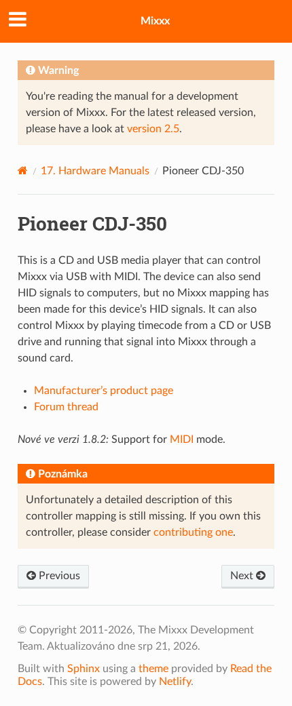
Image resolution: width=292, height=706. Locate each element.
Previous (58, 575)
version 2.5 (153, 128)
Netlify (175, 681)
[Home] (23, 170)
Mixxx (155, 21)
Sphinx (83, 668)
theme (153, 668)
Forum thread (66, 406)
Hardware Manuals (95, 170)
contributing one (193, 532)
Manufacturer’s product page (103, 390)
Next (243, 575)
